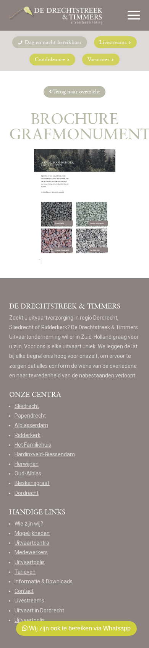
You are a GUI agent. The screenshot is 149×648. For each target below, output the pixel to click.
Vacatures (99, 59)
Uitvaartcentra (32, 543)
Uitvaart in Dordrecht (39, 610)
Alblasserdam (31, 425)
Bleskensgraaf (32, 483)
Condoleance (50, 59)
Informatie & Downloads (44, 581)
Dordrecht (27, 493)
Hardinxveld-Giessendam (45, 454)
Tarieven (25, 572)
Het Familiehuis (33, 445)
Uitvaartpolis (30, 562)
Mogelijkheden (32, 533)
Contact (24, 591)
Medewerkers (31, 552)
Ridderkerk (27, 435)
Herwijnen (27, 464)
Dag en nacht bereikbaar (52, 42)
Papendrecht (30, 416)
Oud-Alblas (28, 473)
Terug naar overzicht (76, 91)
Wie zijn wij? (29, 524)
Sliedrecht (27, 406)
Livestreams (113, 42)
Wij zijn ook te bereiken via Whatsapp (79, 628)
